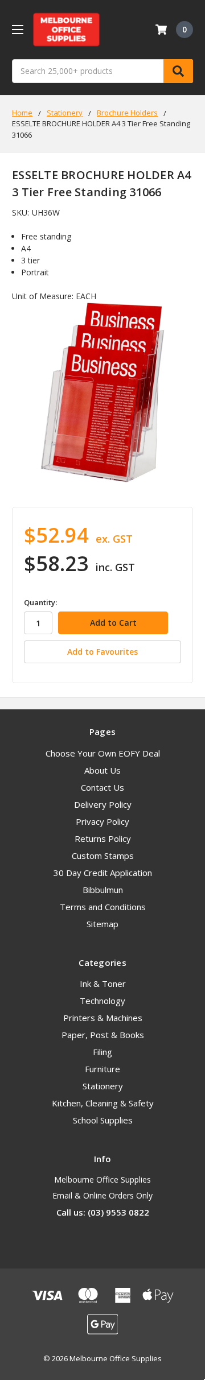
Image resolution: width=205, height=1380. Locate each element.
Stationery (103, 1086)
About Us (102, 770)
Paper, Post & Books (103, 1034)
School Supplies (103, 1120)
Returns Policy (103, 838)
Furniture (102, 1069)
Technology (102, 1000)
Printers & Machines (102, 1017)
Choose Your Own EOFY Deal (103, 753)
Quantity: (40, 602)
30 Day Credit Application (103, 872)
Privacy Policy (102, 821)
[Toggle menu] (17, 29)
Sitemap (102, 923)
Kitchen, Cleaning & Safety (103, 1103)
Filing (102, 1051)
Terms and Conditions (103, 906)
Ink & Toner (103, 983)
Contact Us (102, 787)
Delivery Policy (103, 804)
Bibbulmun (103, 889)
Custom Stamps (103, 855)
